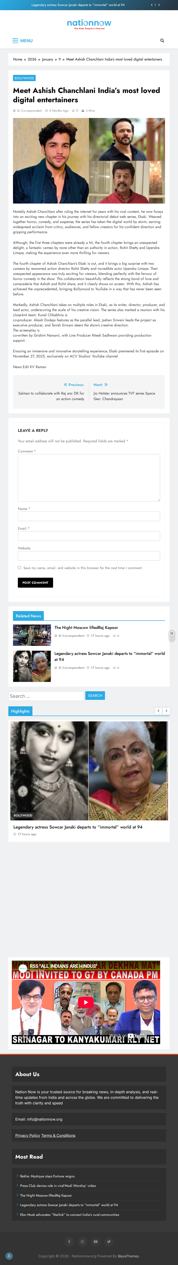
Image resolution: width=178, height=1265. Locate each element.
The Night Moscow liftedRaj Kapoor (86, 628)
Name (24, 508)
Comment (27, 451)
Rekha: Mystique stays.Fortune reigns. (47, 1176)
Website (24, 548)
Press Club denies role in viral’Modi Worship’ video (58, 1185)
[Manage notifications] (9, 1256)
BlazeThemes (128, 1256)
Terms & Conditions (58, 1135)
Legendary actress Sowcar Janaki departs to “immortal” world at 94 (78, 5)
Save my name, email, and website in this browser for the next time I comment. (83, 567)
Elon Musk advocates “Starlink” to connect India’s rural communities (69, 1214)
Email (24, 528)
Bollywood (24, 78)
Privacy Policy (27, 1135)
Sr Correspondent (29, 110)
